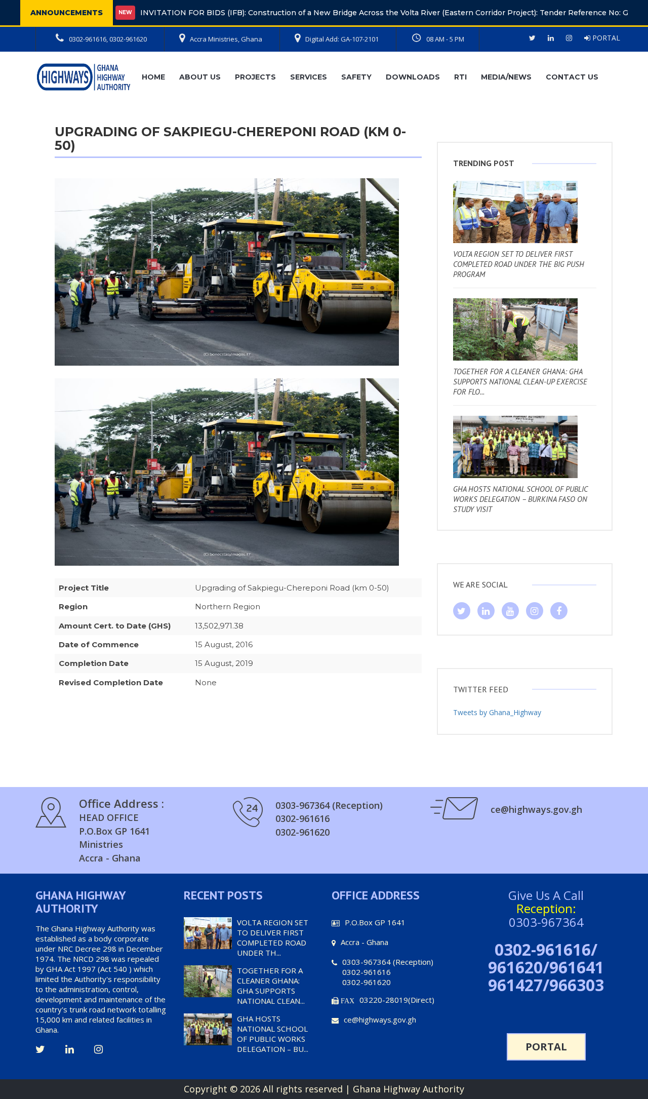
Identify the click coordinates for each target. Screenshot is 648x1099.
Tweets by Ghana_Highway (497, 712)
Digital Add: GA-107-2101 (342, 39)
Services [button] (308, 77)
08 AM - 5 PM (445, 39)
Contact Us (572, 77)
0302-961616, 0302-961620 (108, 39)
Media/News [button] (506, 77)
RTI (460, 77)
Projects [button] (255, 77)
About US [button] (200, 77)
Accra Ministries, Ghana (226, 39)
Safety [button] (356, 77)
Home (153, 77)
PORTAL (605, 38)
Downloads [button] (413, 77)
